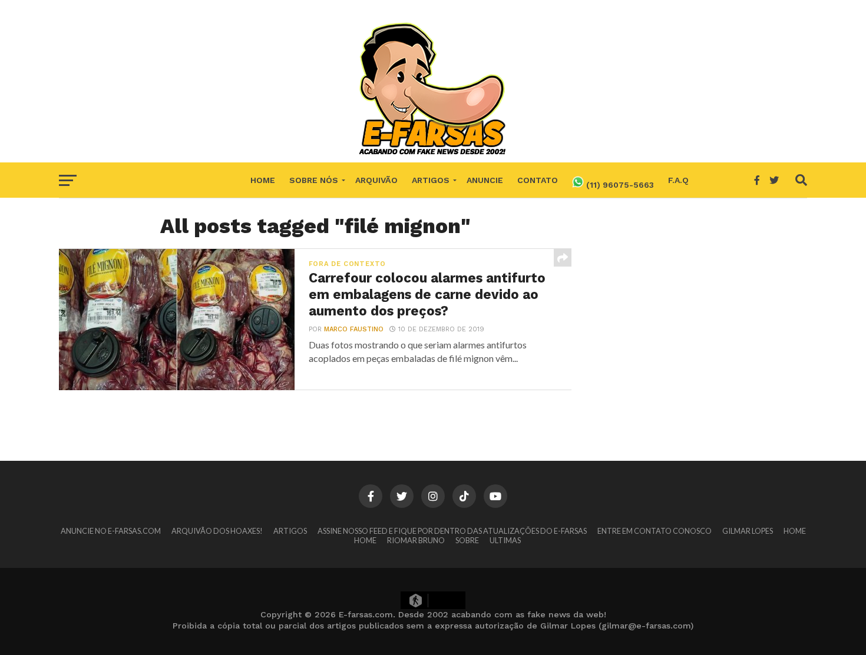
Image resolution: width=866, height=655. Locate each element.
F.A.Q (678, 180)
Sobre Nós (313, 180)
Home (262, 180)
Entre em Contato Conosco (654, 531)
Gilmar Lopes (747, 531)
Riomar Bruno (416, 540)
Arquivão (376, 180)
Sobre (467, 540)
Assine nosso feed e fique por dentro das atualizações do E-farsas (452, 531)
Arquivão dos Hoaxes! (217, 531)
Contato (537, 180)
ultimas (505, 540)
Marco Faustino (354, 329)
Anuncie (485, 180)
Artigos (430, 180)
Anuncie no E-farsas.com (111, 531)
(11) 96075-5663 (619, 184)
